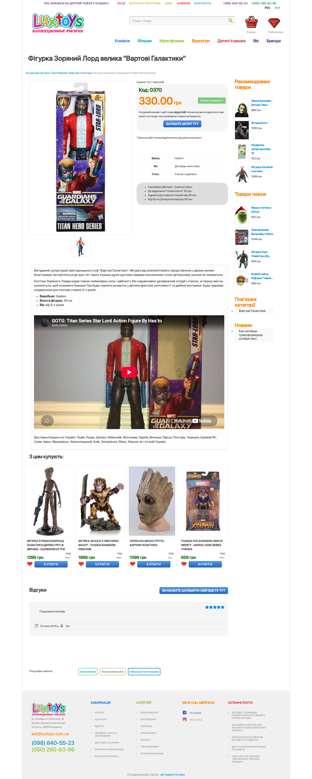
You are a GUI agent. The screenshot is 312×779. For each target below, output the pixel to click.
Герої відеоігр (148, 719)
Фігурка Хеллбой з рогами (262, 169)
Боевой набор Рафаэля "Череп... (262, 276)
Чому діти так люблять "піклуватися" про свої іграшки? (246, 759)
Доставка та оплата (107, 742)
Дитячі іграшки (231, 40)
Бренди (274, 40)
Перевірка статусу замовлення (106, 734)
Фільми (145, 40)
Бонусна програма (145, 3)
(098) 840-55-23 (235, 3)
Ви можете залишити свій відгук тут (193, 590)
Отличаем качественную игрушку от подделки (247, 738)
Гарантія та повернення (109, 749)
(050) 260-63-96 (264, 3)
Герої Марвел (59, 73)
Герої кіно (146, 726)
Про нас (100, 712)
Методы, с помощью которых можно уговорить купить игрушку (248, 715)
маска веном (88, 671)
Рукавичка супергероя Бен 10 (261, 149)
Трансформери (149, 746)
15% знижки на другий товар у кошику (76, 3)
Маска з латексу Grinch (261, 209)
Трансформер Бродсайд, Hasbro (262, 232)
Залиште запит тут (182, 124)
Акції (121, 3)
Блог (169, 3)
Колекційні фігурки (38, 73)
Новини (183, 3)
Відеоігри (201, 40)
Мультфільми (171, 40)
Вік (256, 40)
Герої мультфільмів (151, 753)
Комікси (122, 40)
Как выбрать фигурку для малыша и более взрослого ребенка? (249, 727)
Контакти (202, 3)
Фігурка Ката (259, 122)
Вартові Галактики (80, 73)
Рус (267, 7)
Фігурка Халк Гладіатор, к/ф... (261, 254)
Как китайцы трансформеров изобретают (251, 335)
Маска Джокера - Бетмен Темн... (261, 102)
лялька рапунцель (112, 671)
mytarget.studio (173, 774)
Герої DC (145, 739)
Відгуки (99, 726)
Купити (51, 564)
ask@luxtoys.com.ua (50, 733)
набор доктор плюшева (144, 671)
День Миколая (149, 712)
